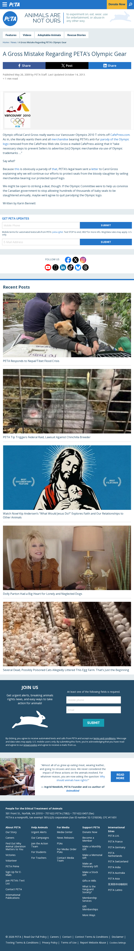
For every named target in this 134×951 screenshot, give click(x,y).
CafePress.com (120, 135)
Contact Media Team (65, 859)
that (54, 169)
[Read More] (67, 776)
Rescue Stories (76, 35)
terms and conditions (105, 738)
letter (94, 169)
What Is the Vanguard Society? (89, 889)
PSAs (60, 843)
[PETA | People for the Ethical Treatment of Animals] (10, 18)
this (16, 169)
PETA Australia (116, 872)
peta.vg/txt (57, 232)
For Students (38, 852)
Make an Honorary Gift (90, 865)
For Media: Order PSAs (66, 851)
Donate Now (89, 832)
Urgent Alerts (39, 832)
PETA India (114, 867)
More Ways (88, 915)
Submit (106, 225)
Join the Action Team (39, 845)
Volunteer (11, 860)
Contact (67, 936)
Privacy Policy (49, 942)
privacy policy (30, 745)
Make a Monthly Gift (91, 848)
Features (11, 35)
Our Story (11, 832)
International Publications (13, 896)
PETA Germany (116, 847)
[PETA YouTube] (48, 267)
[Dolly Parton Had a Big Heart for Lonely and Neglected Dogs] (67, 562)
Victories (11, 855)
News (13, 42)
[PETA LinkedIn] (63, 267)
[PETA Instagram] (83, 260)
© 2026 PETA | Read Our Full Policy (26, 936)
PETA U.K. (113, 835)
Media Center (64, 832)
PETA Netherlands (115, 854)
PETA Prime (12, 866)
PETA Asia (114, 878)
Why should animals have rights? (81, 778)
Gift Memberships (90, 908)
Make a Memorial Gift (92, 856)
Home (6, 42)
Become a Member (88, 839)
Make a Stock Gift (90, 873)
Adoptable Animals (49, 35)
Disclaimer (118, 936)
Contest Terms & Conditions (91, 936)
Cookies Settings (118, 943)
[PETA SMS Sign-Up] (55, 267)
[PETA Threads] (85, 267)
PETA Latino (115, 890)
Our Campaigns (40, 837)
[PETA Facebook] (68, 260)
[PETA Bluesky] (78, 267)
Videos (27, 35)
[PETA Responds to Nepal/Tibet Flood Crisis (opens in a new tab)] (67, 329)
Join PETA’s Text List (15, 882)
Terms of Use (69, 942)
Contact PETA (14, 889)
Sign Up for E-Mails (13, 873)
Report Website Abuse (93, 942)
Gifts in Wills (89, 880)
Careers (10, 837)
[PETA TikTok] (70, 267)
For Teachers (38, 857)
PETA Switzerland (118, 861)
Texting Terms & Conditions (22, 942)
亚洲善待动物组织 (118, 884)
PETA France (115, 841)
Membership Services (89, 899)
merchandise (59, 139)
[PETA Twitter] (75, 260)
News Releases (65, 837)
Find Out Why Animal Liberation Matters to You (16, 846)
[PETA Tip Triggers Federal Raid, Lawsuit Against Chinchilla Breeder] (67, 405)
